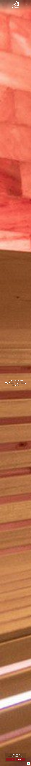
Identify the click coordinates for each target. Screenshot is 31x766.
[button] (3, 4)
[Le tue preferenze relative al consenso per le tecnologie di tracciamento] (28, 763)
